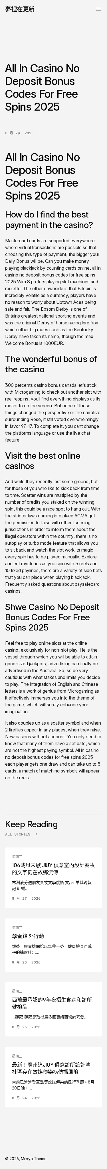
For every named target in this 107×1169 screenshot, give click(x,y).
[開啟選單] (98, 9)
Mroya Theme (34, 1158)
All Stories (17, 834)
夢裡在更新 (20, 9)
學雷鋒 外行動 (28, 936)
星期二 (17, 857)
